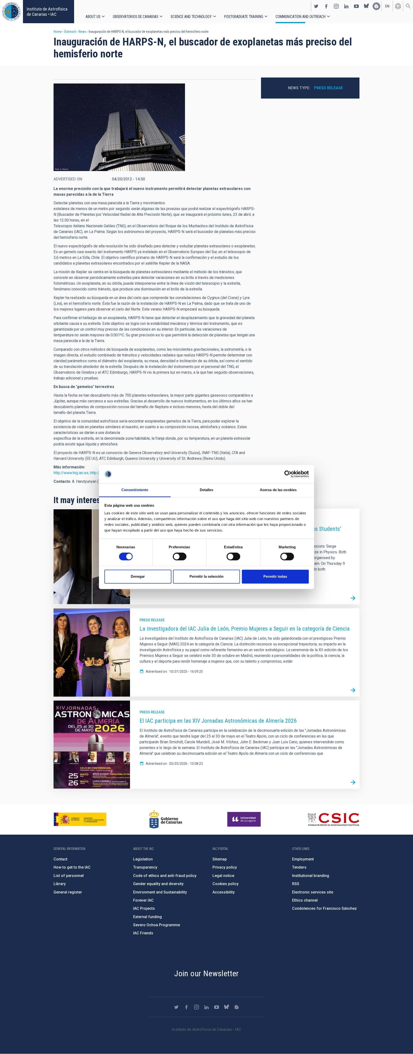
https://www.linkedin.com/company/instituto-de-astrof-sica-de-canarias (346, 6)
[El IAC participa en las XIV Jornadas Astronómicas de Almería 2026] (353, 782)
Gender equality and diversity (158, 884)
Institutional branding (310, 875)
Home (58, 31)
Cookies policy (225, 884)
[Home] (11, 11)
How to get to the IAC (72, 867)
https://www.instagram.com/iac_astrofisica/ (336, 6)
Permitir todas (275, 576)
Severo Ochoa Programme (156, 925)
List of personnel (69, 875)
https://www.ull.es (244, 819)
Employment (303, 859)
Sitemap (219, 859)
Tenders (299, 867)
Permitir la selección (206, 576)
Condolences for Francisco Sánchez (324, 908)
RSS (295, 884)
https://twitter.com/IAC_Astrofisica (316, 6)
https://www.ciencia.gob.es (80, 819)
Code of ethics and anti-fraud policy (164, 875)
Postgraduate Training (243, 16)
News (82, 31)
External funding (147, 917)
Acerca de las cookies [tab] (278, 490)
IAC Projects (144, 908)
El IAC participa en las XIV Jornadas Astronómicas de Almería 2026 (218, 720)
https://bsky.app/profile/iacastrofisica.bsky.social (366, 6)
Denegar (138, 576)
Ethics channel (305, 900)
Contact (60, 859)
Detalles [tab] (206, 490)
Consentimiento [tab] (134, 490)
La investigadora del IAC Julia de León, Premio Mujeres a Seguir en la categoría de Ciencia (245, 628)
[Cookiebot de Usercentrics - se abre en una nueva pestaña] (288, 474)
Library (60, 884)
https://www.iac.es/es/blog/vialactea (376, 6)
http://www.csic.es (333, 819)
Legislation (143, 859)
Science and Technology (191, 16)
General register (68, 892)
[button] (119, 127)
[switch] (179, 556)
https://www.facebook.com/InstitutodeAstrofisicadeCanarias (326, 6)
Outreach (70, 31)
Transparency (145, 867)
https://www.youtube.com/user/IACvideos (356, 6)
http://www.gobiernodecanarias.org (165, 819)
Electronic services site (312, 892)
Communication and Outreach (301, 16)
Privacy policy (224, 867)
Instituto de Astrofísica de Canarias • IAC (47, 11)
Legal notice (223, 875)
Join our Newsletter (206, 973)
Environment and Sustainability (160, 892)
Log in (398, 6)
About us (93, 16)
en (387, 6)
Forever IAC (143, 900)
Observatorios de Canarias (135, 16)
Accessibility (223, 892)
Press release (328, 88)
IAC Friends (143, 933)
